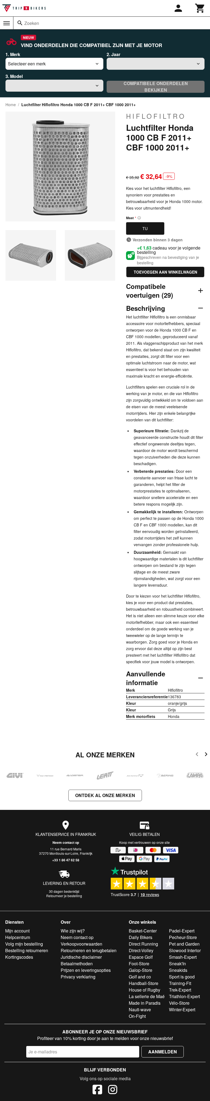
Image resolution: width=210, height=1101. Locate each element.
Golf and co (140, 976)
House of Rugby (144, 990)
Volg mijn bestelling (24, 944)
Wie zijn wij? (73, 931)
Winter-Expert (182, 1009)
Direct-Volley (141, 950)
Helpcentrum (17, 937)
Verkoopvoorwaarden (81, 944)
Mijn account (17, 931)
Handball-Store (143, 983)
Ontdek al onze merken (105, 795)
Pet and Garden (184, 944)
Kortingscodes (19, 957)
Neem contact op (65, 842)
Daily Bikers (140, 937)
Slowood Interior (185, 950)
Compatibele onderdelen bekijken (156, 87)
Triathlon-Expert (184, 996)
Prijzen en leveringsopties (86, 970)
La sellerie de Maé (147, 996)
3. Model (14, 76)
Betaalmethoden (77, 963)
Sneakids (178, 970)
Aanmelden (162, 1051)
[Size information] (139, 218)
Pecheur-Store (183, 937)
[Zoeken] (20, 23)
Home (10, 104)
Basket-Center (143, 931)
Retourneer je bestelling (64, 895)
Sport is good (182, 976)
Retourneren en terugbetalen (88, 950)
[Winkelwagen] (200, 8)
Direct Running (143, 944)
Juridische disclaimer (81, 957)
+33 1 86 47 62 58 (65, 859)
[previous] (197, 755)
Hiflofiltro (156, 116)
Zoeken (31, 23)
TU (145, 228)
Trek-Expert (180, 990)
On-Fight (137, 1016)
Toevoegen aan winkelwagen (165, 272)
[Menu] (6, 23)
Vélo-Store (179, 1003)
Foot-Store (139, 963)
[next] (206, 755)
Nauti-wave (140, 1009)
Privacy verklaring (78, 976)
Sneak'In (177, 963)
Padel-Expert (181, 931)
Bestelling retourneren (26, 950)
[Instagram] (112, 1090)
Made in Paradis (145, 1003)
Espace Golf (141, 957)
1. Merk (12, 54)
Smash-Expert (183, 957)
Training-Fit (180, 983)
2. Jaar (113, 54)
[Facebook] (97, 1090)
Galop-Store (140, 970)
